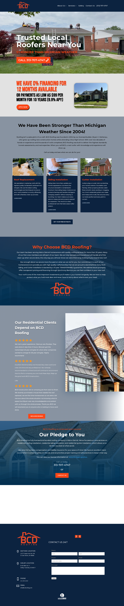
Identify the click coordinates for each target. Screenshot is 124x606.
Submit (54, 578)
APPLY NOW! (23, 107)
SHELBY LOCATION (27, 563)
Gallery (81, 6)
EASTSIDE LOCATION (27, 551)
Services (71, 6)
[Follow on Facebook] (76, 536)
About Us (61, 6)
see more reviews (36, 416)
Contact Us (90, 6)
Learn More (18, 198)
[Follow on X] (79, 536)
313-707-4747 (62, 465)
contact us (62, 475)
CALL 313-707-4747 (31, 60)
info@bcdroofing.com (26, 588)
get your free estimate (62, 222)
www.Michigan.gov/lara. (78, 457)
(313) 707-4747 (102, 6)
